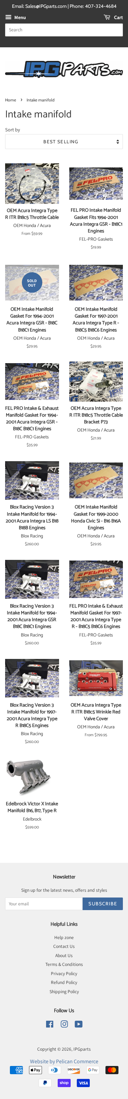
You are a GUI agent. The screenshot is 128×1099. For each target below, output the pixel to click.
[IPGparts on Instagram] (64, 1025)
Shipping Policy (64, 991)
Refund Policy (64, 982)
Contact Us (64, 946)
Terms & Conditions (64, 964)
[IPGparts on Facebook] (50, 1025)
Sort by (12, 129)
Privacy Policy (64, 973)
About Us (64, 955)
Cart (118, 17)
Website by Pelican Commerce (64, 1061)
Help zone (64, 937)
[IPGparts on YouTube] (79, 1025)
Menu (19, 17)
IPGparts (82, 1049)
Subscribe (102, 904)
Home (10, 99)
